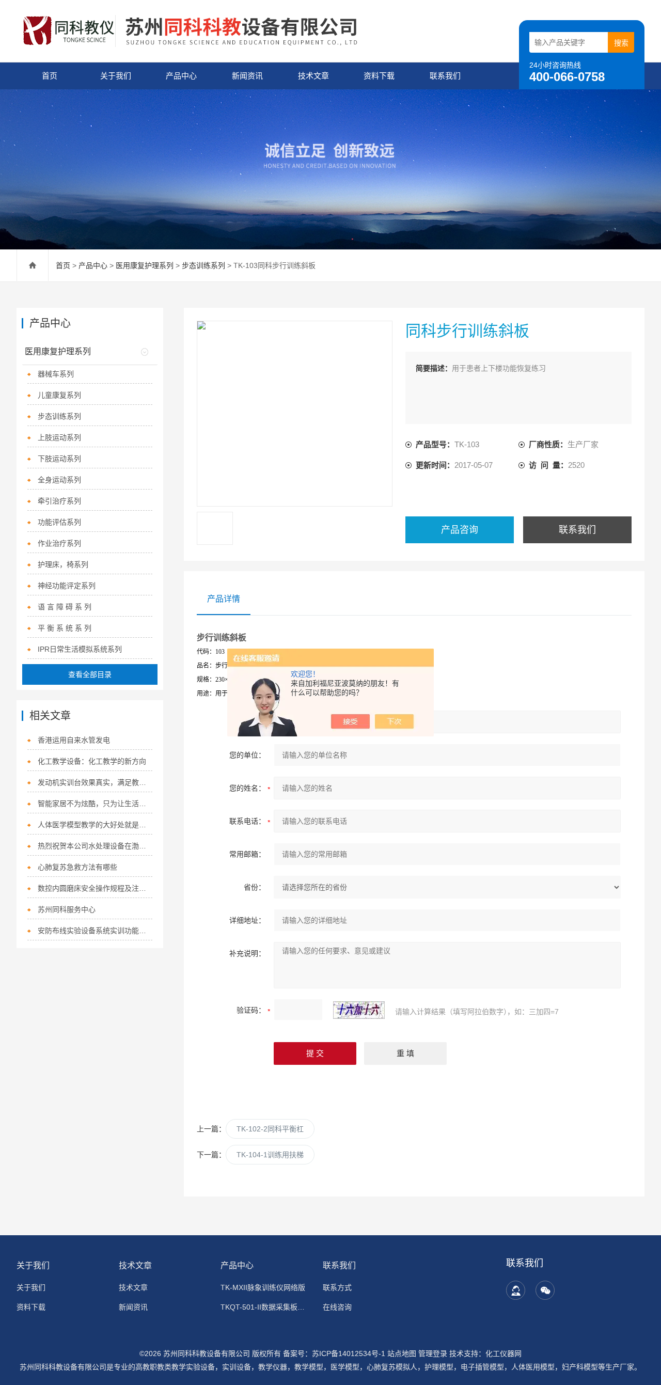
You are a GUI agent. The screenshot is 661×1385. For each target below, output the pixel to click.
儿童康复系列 (59, 395)
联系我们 (445, 75)
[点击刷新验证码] (359, 1010)
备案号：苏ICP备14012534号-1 (334, 1353)
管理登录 (432, 1353)
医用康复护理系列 (145, 265)
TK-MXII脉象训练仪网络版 (263, 1287)
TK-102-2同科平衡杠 (270, 1129)
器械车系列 (56, 374)
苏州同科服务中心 (67, 909)
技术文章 (313, 75)
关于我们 (115, 75)
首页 (49, 75)
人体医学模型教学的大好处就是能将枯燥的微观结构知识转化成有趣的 (95, 825)
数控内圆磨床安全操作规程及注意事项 (95, 888)
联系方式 (337, 1287)
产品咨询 (459, 530)
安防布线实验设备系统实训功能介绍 (95, 930)
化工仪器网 (503, 1353)
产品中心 (181, 75)
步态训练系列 (203, 265)
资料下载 (379, 75)
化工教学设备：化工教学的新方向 (92, 761)
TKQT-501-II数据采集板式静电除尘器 (265, 1307)
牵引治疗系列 (59, 501)
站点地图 (401, 1353)
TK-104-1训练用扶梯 (270, 1155)
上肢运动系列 (59, 437)
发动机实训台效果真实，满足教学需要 (95, 782)
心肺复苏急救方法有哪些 (77, 867)
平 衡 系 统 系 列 (64, 628)
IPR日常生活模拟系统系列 (80, 649)
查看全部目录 (90, 674)
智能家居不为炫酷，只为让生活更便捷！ (95, 803)
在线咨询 (337, 1307)
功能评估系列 (59, 522)
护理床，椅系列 (63, 564)
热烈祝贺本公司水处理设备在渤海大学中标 (95, 846)
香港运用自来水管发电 (74, 740)
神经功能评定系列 (67, 585)
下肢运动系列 (59, 458)
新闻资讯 (247, 75)
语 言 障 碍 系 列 (64, 607)
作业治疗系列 (59, 543)
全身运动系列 (59, 480)
